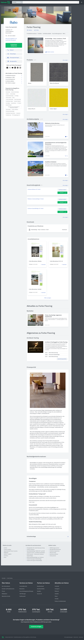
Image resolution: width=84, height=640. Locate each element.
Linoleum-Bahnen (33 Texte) (34, 189)
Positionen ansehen (62, 189)
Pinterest (57, 591)
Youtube (56, 598)
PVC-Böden (19, 103)
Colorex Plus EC (31, 108)
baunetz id (39, 593)
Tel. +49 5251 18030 (10, 35)
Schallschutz (18, 113)
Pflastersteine (53, 552)
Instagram (57, 588)
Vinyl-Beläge (8, 103)
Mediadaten (4, 593)
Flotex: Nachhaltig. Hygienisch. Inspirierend (53, 316)
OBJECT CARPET (7, 554)
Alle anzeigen (65, 60)
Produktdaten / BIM (10, 77)
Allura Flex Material (54, 83)
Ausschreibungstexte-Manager (26, 591)
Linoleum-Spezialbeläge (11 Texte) (35, 208)
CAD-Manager (22, 593)
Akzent (29, 83)
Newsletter (22, 588)
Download (62, 192)
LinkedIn (57, 593)
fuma (5, 557)
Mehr (64, 33)
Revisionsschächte (54, 554)
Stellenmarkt (22, 596)
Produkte (40, 33)
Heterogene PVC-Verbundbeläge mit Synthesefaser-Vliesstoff (13, 107)
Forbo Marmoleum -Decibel (35, 289)
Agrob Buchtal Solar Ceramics (11, 551)
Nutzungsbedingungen (68, 637)
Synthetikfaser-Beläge (9, 101)
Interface (6, 555)
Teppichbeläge (8, 109)
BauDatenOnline (40, 588)
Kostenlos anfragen (36, 626)
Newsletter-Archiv (6, 596)
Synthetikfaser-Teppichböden (10, 113)
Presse (3, 591)
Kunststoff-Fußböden (17, 101)
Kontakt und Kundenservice (8, 588)
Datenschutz (75, 637)
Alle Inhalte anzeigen (10, 83)
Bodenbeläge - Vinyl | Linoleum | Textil (55, 38)
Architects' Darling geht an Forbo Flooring (56, 342)
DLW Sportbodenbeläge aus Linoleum (35, 557)
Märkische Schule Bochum (52, 123)
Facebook (57, 586)
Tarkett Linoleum (30, 549)
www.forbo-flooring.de (11, 40)
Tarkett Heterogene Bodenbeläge (34, 560)
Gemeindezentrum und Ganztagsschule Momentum (55, 143)
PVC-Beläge (16, 95)
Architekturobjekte (10, 81)
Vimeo (56, 596)
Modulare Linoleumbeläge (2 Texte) (36, 198)
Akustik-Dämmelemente (55, 549)
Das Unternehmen (6, 586)
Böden (13, 97)
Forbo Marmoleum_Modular (35, 261)
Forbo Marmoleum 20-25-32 (56, 261)
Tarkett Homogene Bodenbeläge (34, 558)
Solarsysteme (53, 555)
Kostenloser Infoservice (14, 45)
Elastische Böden (8, 97)
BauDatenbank (40, 586)
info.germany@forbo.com (11, 38)
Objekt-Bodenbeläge (17, 99)
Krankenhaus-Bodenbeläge (10, 111)
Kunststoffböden (13, 103)
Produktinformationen (10, 75)
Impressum (81, 637)
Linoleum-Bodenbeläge (9, 99)
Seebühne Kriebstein (50, 162)
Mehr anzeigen (47, 297)
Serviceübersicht (23, 586)
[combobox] (51, 2)
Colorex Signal (53, 108)
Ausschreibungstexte (10, 79)
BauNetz (39, 591)
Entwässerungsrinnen (54, 551)
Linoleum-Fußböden (15, 109)
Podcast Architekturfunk (60, 601)
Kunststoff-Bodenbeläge (9, 95)
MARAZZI (6, 552)
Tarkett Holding (7, 549)
